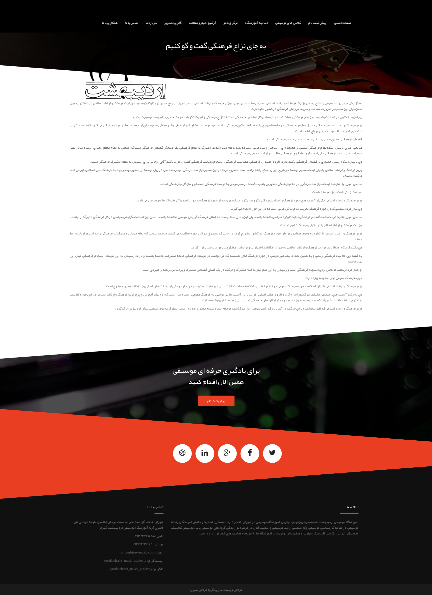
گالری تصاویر (173, 22)
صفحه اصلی (342, 22)
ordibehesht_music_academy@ (131, 568)
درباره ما (151, 22)
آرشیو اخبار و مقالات (202, 22)
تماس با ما (131, 22)
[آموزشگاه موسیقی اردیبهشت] (233, 6)
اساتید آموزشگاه (256, 22)
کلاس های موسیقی (288, 22)
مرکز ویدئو (231, 22)
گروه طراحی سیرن (202, 589)
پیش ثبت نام (317, 22)
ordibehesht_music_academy (126, 560)
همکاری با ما (110, 22)
